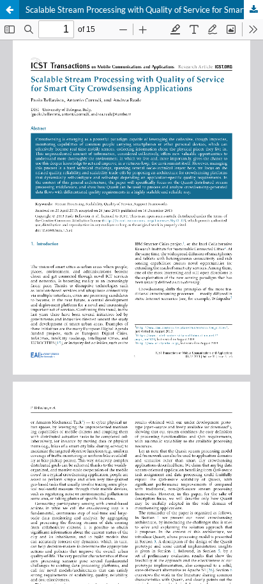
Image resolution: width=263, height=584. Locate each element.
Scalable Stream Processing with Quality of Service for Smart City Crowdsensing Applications (144, 9)
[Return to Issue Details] (9, 9)
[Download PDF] (253, 9)
